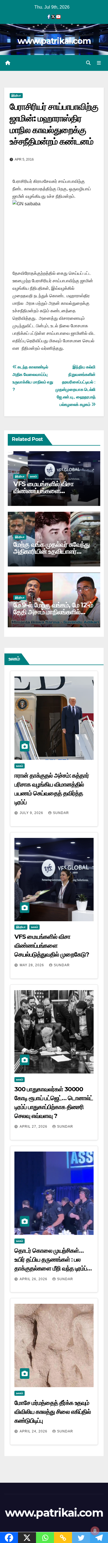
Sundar (61, 813)
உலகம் (33, 476)
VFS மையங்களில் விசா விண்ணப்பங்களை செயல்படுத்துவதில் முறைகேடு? (54, 491)
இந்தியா (16, 95)
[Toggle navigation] (99, 63)
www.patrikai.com (54, 41)
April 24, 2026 (34, 1431)
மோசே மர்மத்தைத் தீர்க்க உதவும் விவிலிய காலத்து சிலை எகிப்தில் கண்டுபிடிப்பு (52, 1411)
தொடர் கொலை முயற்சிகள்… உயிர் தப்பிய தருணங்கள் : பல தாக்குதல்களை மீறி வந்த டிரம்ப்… (53, 1259)
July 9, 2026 (32, 813)
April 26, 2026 (34, 1279)
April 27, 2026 (34, 1126)
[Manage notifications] (95, 1530)
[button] (88, 63)
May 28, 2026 (32, 965)
